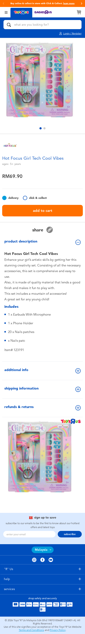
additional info (16, 370)
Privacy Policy (58, 630)
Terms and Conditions (31, 630)
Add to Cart (42, 210)
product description (20, 241)
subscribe (70, 534)
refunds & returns (19, 407)
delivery (13, 197)
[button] (81, 3)
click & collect (38, 197)
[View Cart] (79, 12)
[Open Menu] (6, 12)
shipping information (21, 388)
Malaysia (41, 550)
